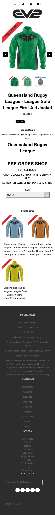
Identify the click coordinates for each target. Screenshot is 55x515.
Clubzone (27, 406)
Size (27, 190)
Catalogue (27, 411)
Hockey (27, 459)
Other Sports (27, 470)
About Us (27, 391)
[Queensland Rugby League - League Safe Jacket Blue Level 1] (14, 239)
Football (27, 442)
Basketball (28, 452)
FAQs (27, 426)
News (27, 421)
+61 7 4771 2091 (27, 332)
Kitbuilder (27, 396)
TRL (28, 466)
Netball (27, 445)
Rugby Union (27, 456)
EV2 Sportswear (29, 503)
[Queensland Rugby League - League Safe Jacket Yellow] (14, 282)
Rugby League (27, 438)
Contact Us (27, 386)
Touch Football (27, 463)
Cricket (27, 449)
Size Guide (27, 416)
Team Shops (27, 401)
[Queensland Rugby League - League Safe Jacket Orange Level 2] (40, 239)
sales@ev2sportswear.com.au (27, 337)
